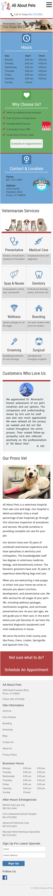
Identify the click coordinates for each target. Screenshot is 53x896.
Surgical (38, 350)
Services (7, 700)
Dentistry (38, 283)
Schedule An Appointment (26, 143)
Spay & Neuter (14, 283)
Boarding (38, 316)
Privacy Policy (10, 744)
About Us (7, 737)
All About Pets (23, 5)
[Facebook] (5, 868)
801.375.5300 (35, 14)
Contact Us (8, 731)
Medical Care (38, 249)
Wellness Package (14, 316)
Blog (5, 725)
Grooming (14, 350)
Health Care (14, 249)
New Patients (9, 706)
